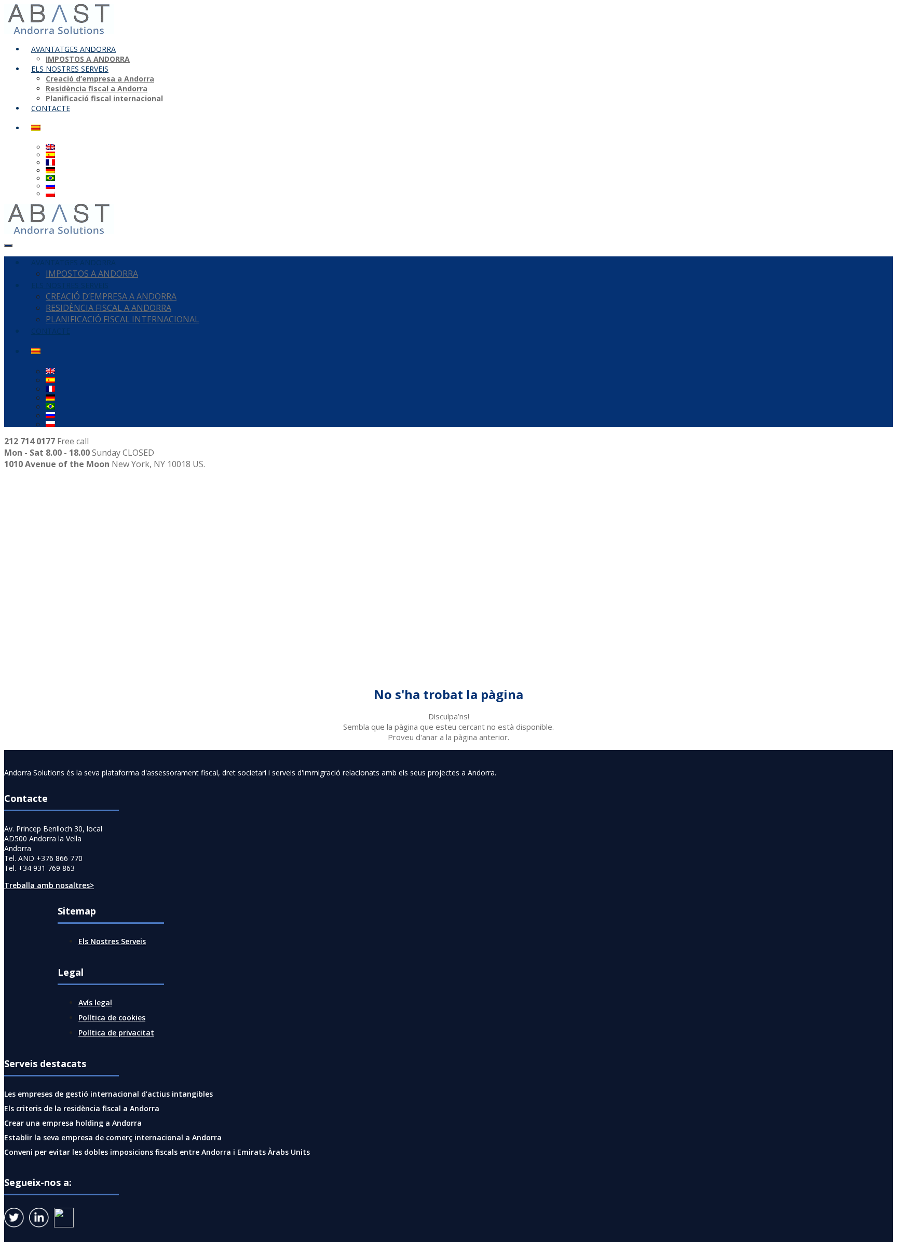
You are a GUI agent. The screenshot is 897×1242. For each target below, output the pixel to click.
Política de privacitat (116, 1033)
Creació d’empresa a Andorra (100, 79)
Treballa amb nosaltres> (49, 885)
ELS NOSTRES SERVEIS (69, 69)
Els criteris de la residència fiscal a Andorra (81, 1108)
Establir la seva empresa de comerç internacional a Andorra (113, 1137)
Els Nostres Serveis (112, 941)
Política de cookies (111, 1017)
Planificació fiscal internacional (104, 98)
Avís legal (95, 1002)
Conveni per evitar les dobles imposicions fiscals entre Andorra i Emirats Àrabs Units (157, 1152)
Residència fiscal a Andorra (96, 88)
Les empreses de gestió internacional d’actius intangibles (108, 1094)
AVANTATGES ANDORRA (73, 49)
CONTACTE (50, 108)
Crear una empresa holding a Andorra (73, 1123)
